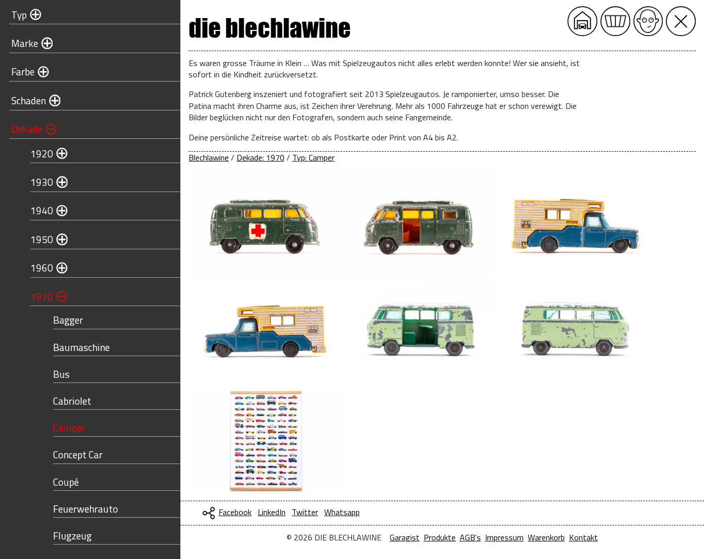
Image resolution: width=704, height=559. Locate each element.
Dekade (26, 128)
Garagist (405, 537)
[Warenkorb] (615, 21)
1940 (41, 210)
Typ (19, 14)
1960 (41, 267)
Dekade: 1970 (260, 157)
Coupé (66, 481)
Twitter (305, 512)
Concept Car (78, 454)
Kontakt (583, 537)
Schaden (28, 100)
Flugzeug (72, 535)
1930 (41, 181)
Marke (24, 43)
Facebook (235, 512)
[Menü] (681, 21)
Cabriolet (72, 400)
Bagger (68, 319)
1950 (41, 239)
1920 (41, 153)
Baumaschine (81, 347)
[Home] (582, 21)
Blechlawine (209, 157)
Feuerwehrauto (85, 508)
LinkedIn (272, 512)
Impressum (504, 537)
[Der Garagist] (648, 21)
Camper (69, 427)
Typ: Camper (313, 157)
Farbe (23, 71)
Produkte (440, 537)
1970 (41, 296)
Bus (61, 373)
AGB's (470, 537)
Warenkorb (546, 537)
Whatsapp (342, 512)
